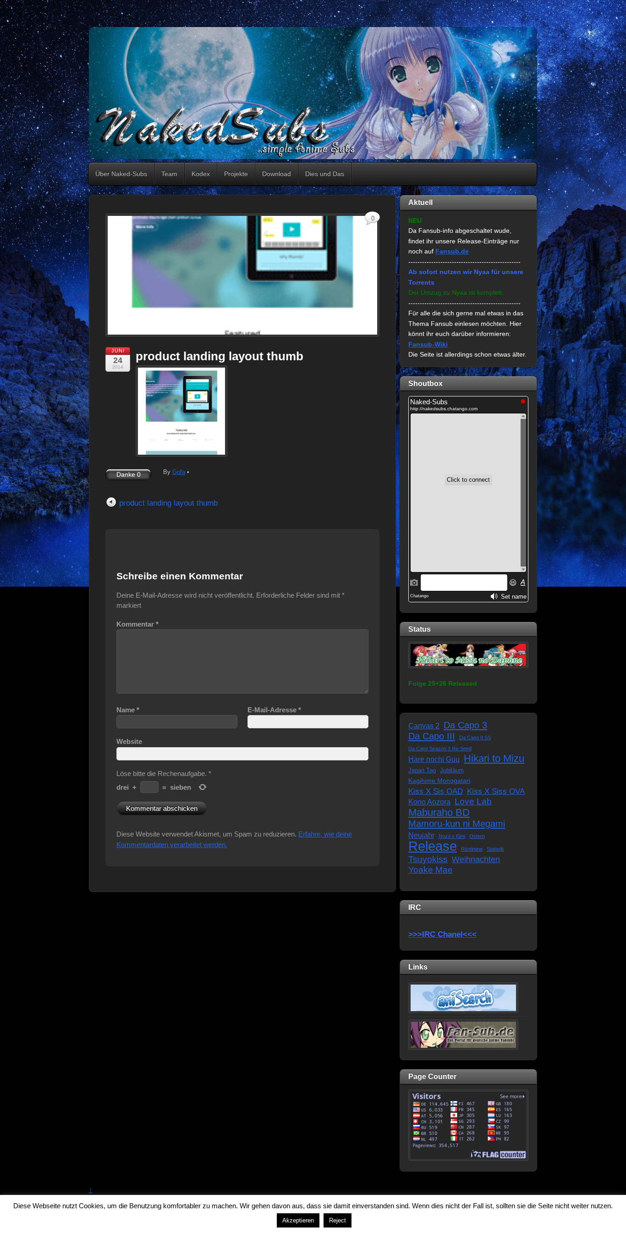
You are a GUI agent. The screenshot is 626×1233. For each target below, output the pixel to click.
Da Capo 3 (465, 725)
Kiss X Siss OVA (496, 791)
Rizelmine (472, 849)
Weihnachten (476, 859)
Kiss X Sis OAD (435, 791)
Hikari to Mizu (494, 759)
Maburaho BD (439, 813)
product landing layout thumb (219, 356)
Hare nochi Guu (434, 759)
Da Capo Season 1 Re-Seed (440, 748)
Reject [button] (337, 1220)
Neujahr (421, 835)
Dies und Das (324, 173)
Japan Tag (422, 770)
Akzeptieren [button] (298, 1220)
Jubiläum (452, 770)
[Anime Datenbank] (463, 997)
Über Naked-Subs (121, 173)
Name (127, 710)
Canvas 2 (423, 725)
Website (129, 741)
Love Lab (473, 801)
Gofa (178, 471)
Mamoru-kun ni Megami (456, 824)
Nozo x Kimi (452, 836)
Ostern (477, 836)
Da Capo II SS (475, 737)
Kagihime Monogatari (439, 780)
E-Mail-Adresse (274, 710)
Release (432, 846)
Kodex (201, 173)
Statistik (495, 849)
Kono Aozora (429, 802)
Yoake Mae (430, 870)
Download (276, 173)
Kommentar (137, 624)
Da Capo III (431, 736)
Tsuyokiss (428, 859)
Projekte (236, 173)
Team (169, 173)
